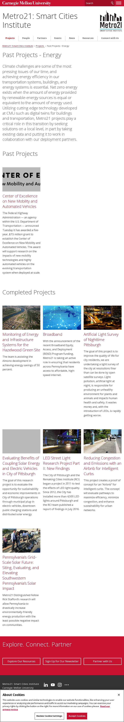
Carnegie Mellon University (26, 3)
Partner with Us (102, 661)
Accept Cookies (77, 715)
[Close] (118, 694)
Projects (10, 38)
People (26, 38)
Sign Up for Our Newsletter (62, 661)
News (72, 38)
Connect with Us (110, 38)
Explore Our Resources (21, 661)
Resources (88, 38)
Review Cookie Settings (49, 715)
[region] (62, 706)
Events (57, 38)
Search (112, 3)
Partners (42, 38)
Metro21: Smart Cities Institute (40, 20)
